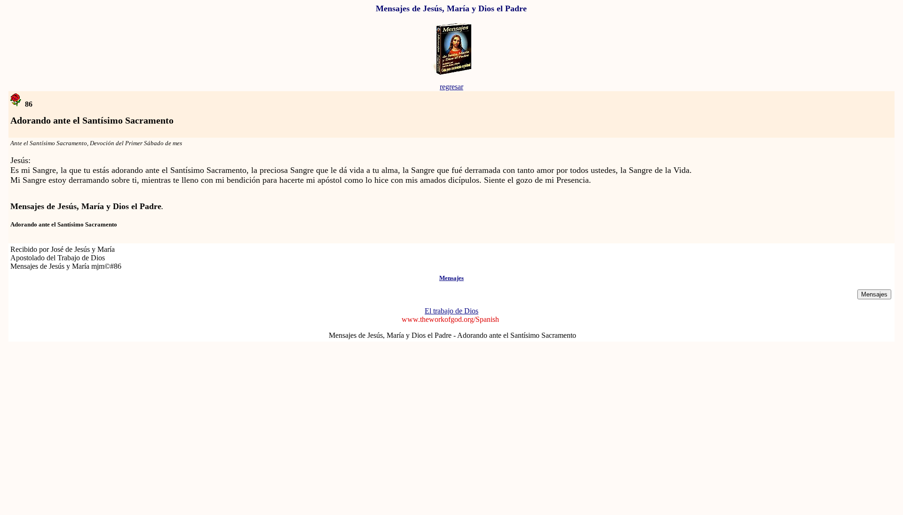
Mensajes (451, 277)
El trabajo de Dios (451, 311)
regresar (451, 87)
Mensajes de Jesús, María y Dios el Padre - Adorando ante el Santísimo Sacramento (452, 335)
